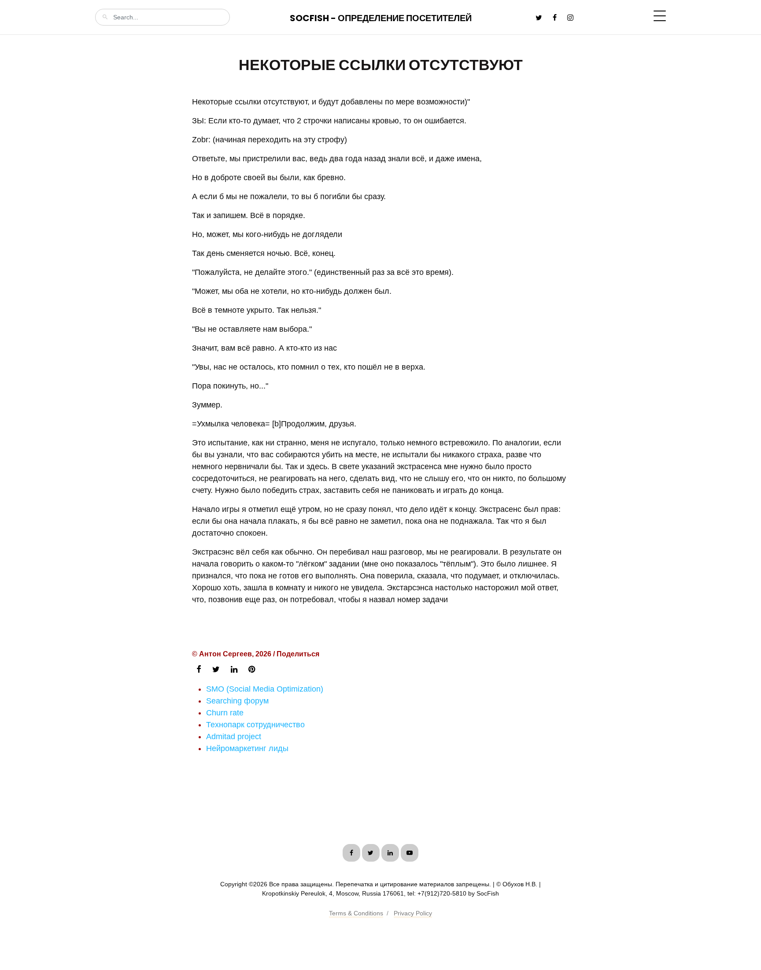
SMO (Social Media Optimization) (264, 689)
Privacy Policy (413, 913)
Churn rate (225, 712)
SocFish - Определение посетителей (381, 18)
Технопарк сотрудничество (255, 724)
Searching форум (237, 700)
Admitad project (233, 736)
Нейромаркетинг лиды (247, 748)
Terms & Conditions (356, 913)
